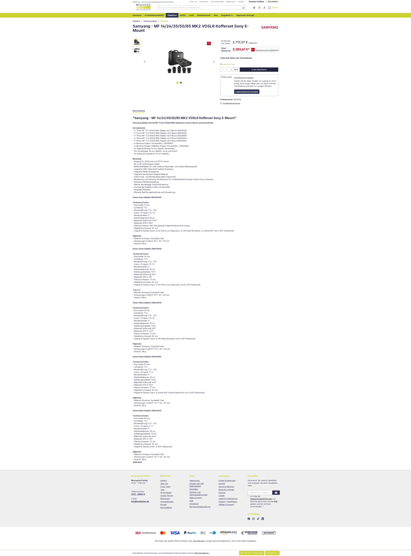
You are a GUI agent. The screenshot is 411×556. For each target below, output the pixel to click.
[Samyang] (269, 29)
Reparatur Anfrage (226, 490)
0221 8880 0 (273, 2)
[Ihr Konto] (264, 7)
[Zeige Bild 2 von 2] (181, 83)
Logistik (222, 496)
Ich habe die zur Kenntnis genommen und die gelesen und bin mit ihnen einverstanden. (263, 501)
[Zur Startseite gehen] (143, 7)
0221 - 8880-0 (138, 494)
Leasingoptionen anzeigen (247, 92)
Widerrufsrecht (195, 498)
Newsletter (203, 2)
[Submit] (276, 492)
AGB (191, 501)
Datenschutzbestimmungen (261, 499)
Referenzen (230, 2)
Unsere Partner (166, 496)
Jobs (162, 490)
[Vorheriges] (144, 61)
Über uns (193, 2)
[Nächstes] (214, 61)
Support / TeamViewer (228, 502)
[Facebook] (249, 519)
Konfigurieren (272, 553)
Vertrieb (222, 484)
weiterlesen (137, 462)
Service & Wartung (226, 487)
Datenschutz (194, 481)
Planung (222, 493)
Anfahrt (163, 481)
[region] (174, 62)
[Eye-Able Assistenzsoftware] (254, 7)
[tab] (139, 111)
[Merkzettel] (259, 7)
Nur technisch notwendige (251, 553)
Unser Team (165, 487)
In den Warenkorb (259, 70)
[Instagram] (253, 519)
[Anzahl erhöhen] (231, 69)
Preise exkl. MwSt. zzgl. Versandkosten (236, 58)
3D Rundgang (165, 493)
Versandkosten (199, 541)
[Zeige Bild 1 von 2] (178, 83)
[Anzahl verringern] (222, 69)
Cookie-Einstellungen (227, 481)
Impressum (194, 504)
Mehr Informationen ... (202, 553)
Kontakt (241, 2)
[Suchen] (243, 7)
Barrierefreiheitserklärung (199, 507)
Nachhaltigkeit (166, 508)
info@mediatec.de (140, 501)
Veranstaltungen (217, 2)
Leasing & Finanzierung (228, 499)
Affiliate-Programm (226, 505)
